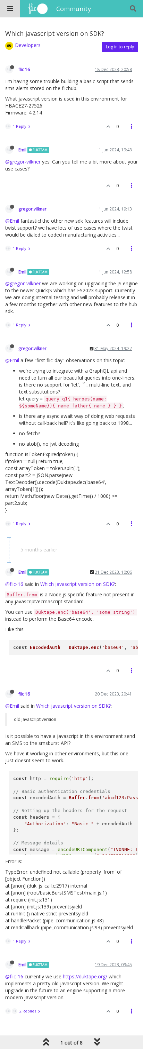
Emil (22, 149)
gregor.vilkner (32, 209)
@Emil (12, 220)
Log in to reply (120, 47)
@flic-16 (14, 584)
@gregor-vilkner (23, 161)
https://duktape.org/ (85, 976)
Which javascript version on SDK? (77, 584)
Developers (28, 45)
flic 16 (24, 69)
